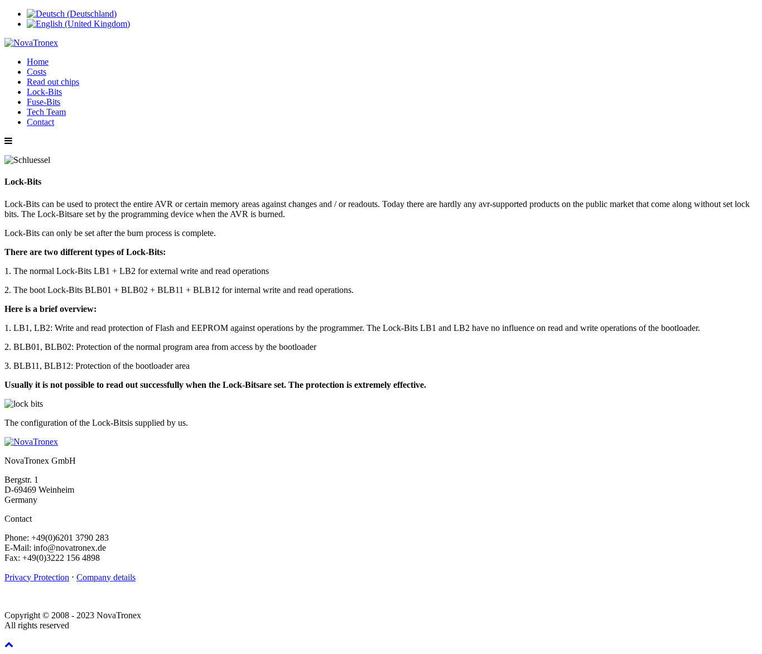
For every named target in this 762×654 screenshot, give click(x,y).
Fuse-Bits (43, 102)
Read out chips (53, 81)
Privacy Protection (36, 577)
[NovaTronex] (31, 42)
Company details (106, 577)
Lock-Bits (44, 92)
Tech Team (46, 112)
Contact (40, 122)
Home (38, 61)
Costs (36, 71)
